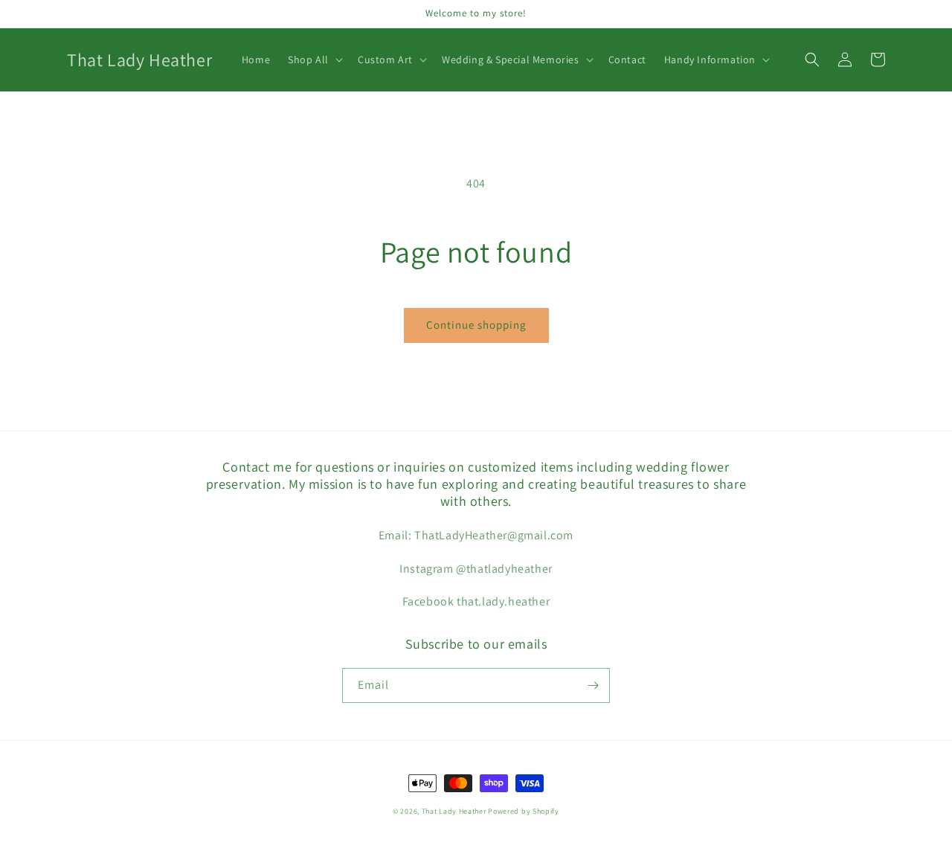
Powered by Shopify (523, 811)
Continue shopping (476, 325)
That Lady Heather (455, 811)
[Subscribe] (592, 685)
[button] (314, 59)
